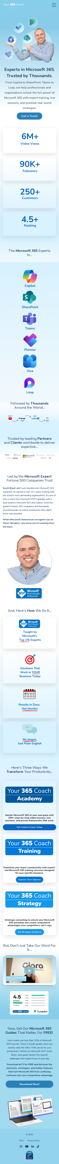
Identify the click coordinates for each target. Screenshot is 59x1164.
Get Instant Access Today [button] (29, 827)
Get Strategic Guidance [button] (30, 931)
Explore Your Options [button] (29, 879)
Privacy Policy (34, 1140)
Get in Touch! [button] (29, 116)
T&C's (21, 1140)
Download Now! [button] (29, 1084)
